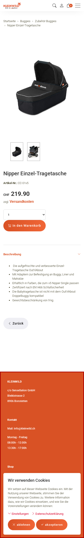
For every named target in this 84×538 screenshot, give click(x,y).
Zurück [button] (18, 323)
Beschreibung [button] (12, 254)
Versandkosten (22, 201)
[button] (54, 5)
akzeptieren (54, 524)
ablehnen (23, 524)
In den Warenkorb (27, 225)
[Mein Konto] (61, 5)
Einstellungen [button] (20, 513)
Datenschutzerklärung (49, 513)
